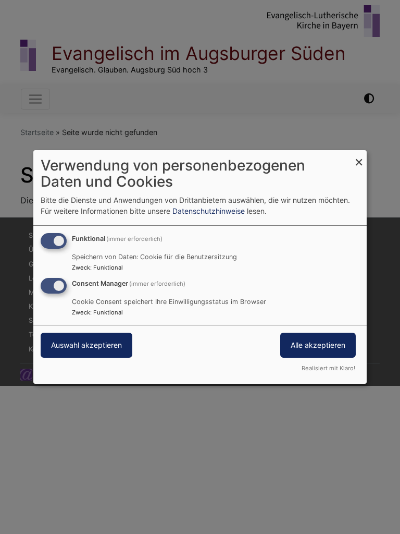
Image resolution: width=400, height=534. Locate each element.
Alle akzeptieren (318, 345)
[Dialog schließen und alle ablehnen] (359, 156)
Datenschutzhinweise (208, 211)
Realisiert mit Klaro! (328, 368)
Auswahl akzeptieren (86, 345)
